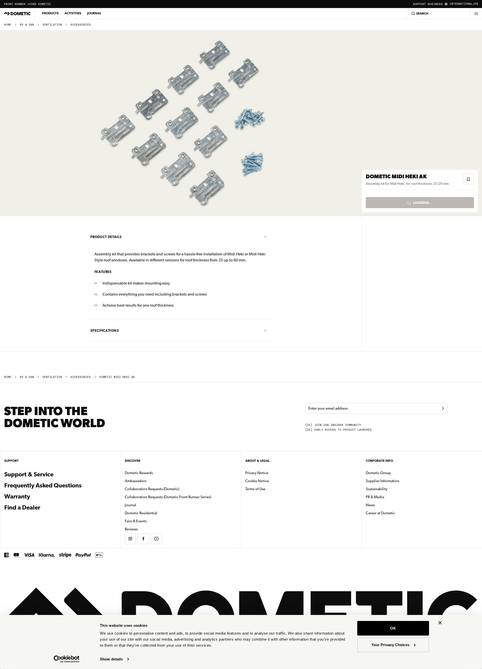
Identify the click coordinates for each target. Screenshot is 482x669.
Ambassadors (135, 481)
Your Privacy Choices (390, 644)
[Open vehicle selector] (476, 13)
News (386, 505)
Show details (111, 659)
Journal (94, 13)
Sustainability (376, 489)
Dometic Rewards (139, 473)
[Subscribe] (443, 408)
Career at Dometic (396, 513)
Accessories (81, 24)
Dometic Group (394, 472)
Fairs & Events (136, 521)
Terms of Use (255, 489)
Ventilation (52, 24)
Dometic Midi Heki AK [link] (117, 377)
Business (435, 4)
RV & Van (27, 24)
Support (419, 4)
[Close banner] (440, 623)
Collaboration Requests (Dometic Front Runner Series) (168, 497)
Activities (73, 13)
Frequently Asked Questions (43, 485)
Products (50, 13)
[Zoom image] (183, 123)
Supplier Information (382, 481)
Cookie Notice (257, 481)
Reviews (131, 529)
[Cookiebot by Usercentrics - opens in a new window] (67, 659)
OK (393, 628)
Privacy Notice (256, 473)
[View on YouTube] (156, 538)
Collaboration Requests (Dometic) (152, 489)
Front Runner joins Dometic (27, 4)
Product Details (106, 237)
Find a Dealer (22, 507)
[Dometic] (17, 13)
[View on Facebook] (143, 538)
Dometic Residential (157, 513)
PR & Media (391, 496)
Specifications (104, 330)
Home (7, 24)
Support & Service (28, 474)
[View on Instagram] (130, 538)
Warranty (17, 496)
